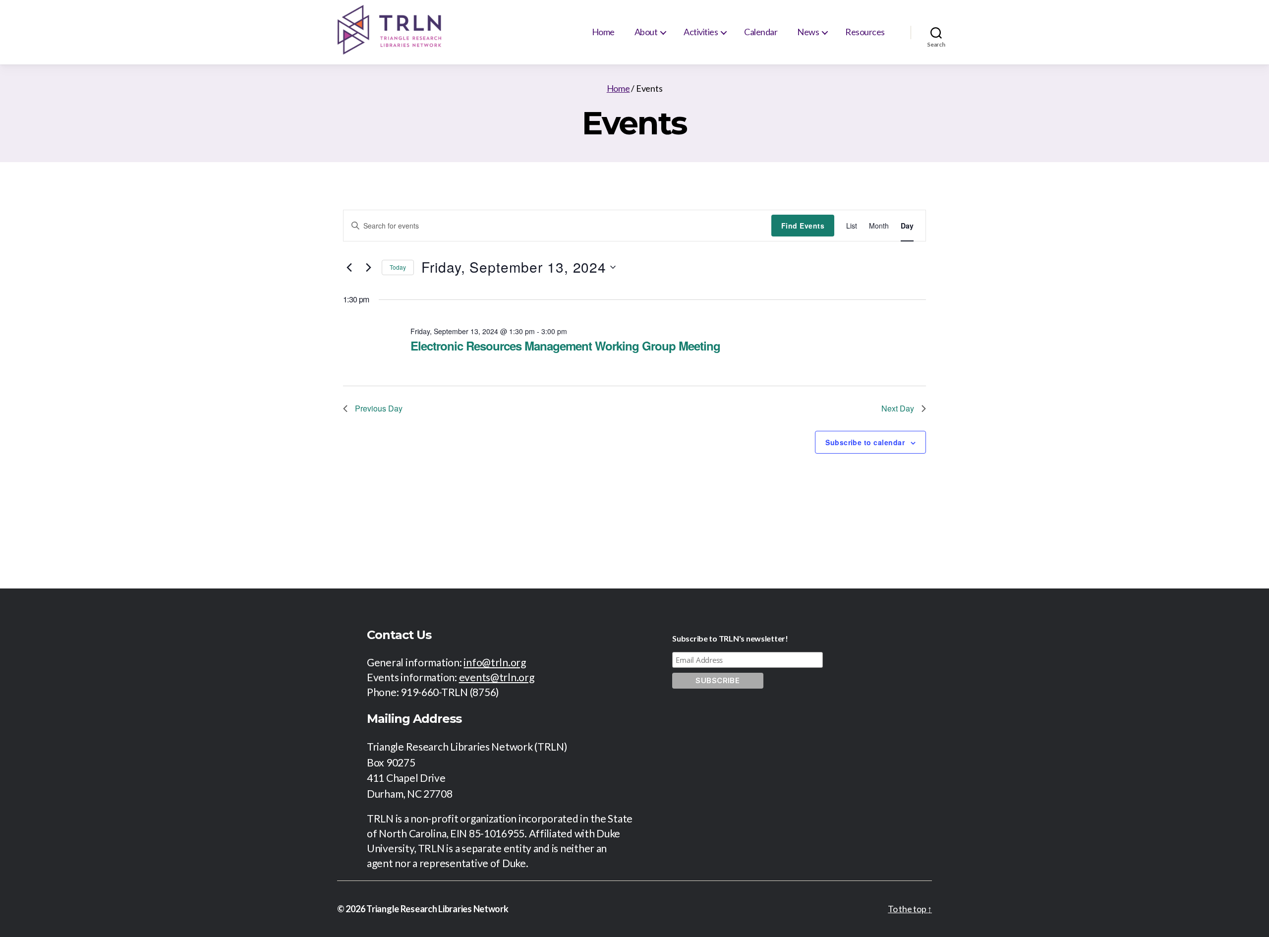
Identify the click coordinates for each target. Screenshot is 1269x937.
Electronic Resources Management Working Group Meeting (565, 345)
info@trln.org (494, 662)
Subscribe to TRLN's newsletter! (730, 638)
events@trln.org (496, 677)
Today (398, 267)
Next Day (897, 408)
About (646, 31)
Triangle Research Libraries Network (437, 908)
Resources (865, 31)
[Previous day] (349, 267)
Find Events (802, 226)
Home (603, 31)
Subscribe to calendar (865, 442)
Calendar (760, 31)
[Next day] (368, 267)
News (808, 31)
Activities (701, 31)
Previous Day (379, 408)
